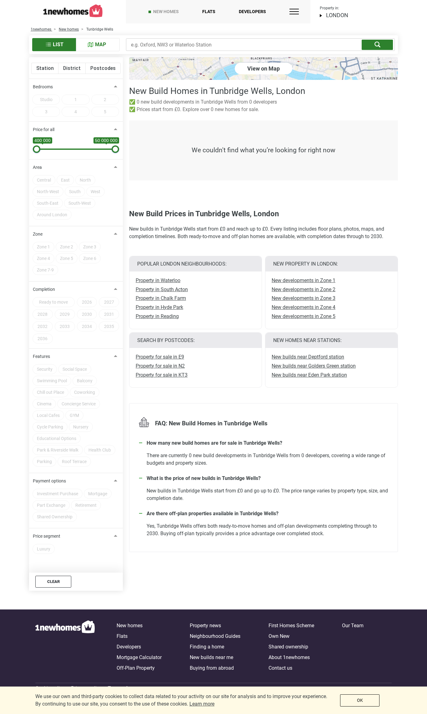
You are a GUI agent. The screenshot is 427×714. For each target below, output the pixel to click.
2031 (109, 314)
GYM (74, 415)
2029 (65, 314)
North (85, 180)
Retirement (86, 505)
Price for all (43, 129)
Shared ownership (288, 647)
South (75, 191)
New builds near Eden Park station (309, 375)
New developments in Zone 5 (303, 316)
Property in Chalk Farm (161, 298)
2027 (109, 302)
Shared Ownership (55, 516)
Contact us (280, 668)
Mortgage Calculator (139, 657)
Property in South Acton (162, 289)
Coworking (84, 392)
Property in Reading (157, 316)
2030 (87, 314)
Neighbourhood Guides (215, 636)
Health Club (99, 449)
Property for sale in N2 (160, 366)
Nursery (80, 426)
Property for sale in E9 (160, 357)
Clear (53, 581)
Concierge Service (79, 403)
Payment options (49, 480)
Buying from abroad (212, 668)
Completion (44, 289)
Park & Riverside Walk (57, 449)
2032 (43, 326)
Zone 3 (89, 246)
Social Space (75, 369)
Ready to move (53, 302)
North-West (48, 191)
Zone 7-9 (45, 269)
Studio (46, 99)
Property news (205, 625)
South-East (47, 203)
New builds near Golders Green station (314, 366)
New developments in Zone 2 (303, 289)
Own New (279, 636)
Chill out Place (50, 392)
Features (41, 356)
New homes (166, 11)
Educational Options (56, 438)
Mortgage (97, 493)
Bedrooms (43, 86)
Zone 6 (89, 258)
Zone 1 (43, 246)
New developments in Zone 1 (303, 280)
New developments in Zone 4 (303, 307)
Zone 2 (66, 246)
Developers (252, 11)
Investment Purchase (57, 493)
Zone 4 (43, 258)
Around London (52, 214)
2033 (65, 326)
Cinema (44, 403)
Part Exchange (51, 505)
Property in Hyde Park (159, 307)
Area (37, 167)
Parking (44, 461)
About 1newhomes (289, 657)
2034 (87, 326)
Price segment (46, 536)
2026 (87, 302)
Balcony (85, 380)
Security (45, 369)
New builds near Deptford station (308, 357)
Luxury (43, 548)
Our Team (353, 625)
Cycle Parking (50, 426)
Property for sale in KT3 (162, 375)
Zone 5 (66, 258)
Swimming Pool (52, 380)
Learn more (201, 704)
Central (44, 180)
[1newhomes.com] (65, 646)
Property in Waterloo (158, 280)
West (95, 191)
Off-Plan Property (136, 668)
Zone (38, 234)
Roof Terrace (74, 461)
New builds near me (211, 657)
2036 (43, 338)
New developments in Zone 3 (303, 298)
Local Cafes (48, 415)
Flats (208, 11)
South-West (79, 203)
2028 (43, 314)
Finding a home (207, 647)
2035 (109, 326)
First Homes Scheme (291, 625)
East (65, 180)
